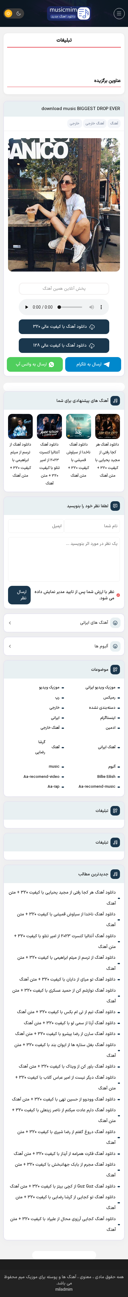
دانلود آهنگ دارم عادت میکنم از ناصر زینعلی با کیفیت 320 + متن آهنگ (64, 1115)
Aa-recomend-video (42, 777)
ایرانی (55, 718)
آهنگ (55, 747)
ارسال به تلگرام (89, 364)
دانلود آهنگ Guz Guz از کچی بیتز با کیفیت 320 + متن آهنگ (62, 1186)
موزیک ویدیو (49, 688)
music (54, 767)
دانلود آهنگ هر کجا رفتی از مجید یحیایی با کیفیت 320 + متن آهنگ (62, 897)
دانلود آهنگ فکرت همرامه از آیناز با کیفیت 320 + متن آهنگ (64, 1154)
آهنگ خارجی (50, 728)
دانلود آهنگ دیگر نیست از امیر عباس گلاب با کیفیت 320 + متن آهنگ (65, 1083)
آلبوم (111, 767)
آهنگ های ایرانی (94, 623)
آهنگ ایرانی (106, 747)
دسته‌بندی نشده (102, 708)
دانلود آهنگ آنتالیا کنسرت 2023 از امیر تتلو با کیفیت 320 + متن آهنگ (65, 941)
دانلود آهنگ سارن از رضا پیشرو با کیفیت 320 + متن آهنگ (65, 1034)
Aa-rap (54, 787)
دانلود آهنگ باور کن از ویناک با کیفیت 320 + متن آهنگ (67, 1066)
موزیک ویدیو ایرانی (100, 688)
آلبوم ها (101, 646)
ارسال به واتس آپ (31, 364)
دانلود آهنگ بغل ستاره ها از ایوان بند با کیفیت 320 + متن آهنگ (65, 1050)
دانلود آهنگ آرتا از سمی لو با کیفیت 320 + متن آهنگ (69, 1023)
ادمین (110, 728)
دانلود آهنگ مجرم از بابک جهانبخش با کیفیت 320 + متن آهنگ (65, 1170)
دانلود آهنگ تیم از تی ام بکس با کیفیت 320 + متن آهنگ (66, 1012)
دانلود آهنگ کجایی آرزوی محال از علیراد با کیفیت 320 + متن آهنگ (63, 1224)
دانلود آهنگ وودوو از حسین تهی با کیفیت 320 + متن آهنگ (63, 1099)
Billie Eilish (106, 777)
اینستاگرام (107, 718)
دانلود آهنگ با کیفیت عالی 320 (60, 327)
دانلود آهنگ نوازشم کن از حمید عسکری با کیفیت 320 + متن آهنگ (64, 996)
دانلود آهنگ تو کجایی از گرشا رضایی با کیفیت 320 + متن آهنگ (65, 1202)
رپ (57, 698)
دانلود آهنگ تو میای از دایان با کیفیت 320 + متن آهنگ (67, 979)
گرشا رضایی (40, 747)
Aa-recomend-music (97, 787)
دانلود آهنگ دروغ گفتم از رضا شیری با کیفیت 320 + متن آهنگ (66, 1137)
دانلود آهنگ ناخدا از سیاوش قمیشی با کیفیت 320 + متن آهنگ (66, 919)
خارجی (54, 708)
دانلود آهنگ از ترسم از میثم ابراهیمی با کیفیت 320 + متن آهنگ (66, 963)
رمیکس (109, 698)
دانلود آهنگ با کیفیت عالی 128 (60, 345)
